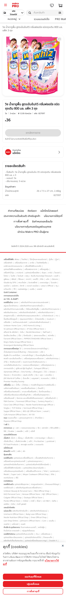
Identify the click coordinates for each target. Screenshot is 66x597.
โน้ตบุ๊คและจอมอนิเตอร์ (38, 259)
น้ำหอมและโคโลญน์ (52, 484)
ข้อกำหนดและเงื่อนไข (42, 221)
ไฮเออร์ (57, 272)
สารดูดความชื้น (9, 315)
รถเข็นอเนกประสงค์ (20, 322)
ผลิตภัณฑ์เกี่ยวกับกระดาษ (13, 540)
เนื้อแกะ (50, 438)
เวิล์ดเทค (54, 279)
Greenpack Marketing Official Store (19, 345)
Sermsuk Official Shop (32, 408)
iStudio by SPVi (10, 282)
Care (44, 520)
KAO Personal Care (12, 494)
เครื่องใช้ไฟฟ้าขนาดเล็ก (33, 266)
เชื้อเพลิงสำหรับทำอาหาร (44, 458)
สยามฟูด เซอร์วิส (27, 444)
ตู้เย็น (51, 259)
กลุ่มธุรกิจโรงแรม (28, 530)
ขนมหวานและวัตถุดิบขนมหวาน (34, 361)
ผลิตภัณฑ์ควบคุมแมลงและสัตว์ (28, 315)
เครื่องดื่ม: (7, 385)
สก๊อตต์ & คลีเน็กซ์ (11, 332)
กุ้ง (39, 428)
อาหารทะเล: (8, 428)
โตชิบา (6, 275)
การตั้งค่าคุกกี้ (21, 221)
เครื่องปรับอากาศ (21, 262)
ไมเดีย (13, 275)
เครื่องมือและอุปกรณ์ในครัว (13, 471)
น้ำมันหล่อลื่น (39, 319)
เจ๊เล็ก (53, 378)
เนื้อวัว (13, 438)
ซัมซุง (44, 272)
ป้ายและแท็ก (47, 537)
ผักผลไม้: (7, 451)
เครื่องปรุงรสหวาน (47, 365)
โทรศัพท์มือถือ (42, 262)
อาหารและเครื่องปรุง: (11, 348)
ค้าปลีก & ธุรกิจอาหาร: (12, 527)
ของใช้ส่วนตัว (9, 487)
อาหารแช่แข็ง (9, 368)
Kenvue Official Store (31, 494)
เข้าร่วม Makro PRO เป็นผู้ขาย (33, 232)
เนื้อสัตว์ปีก (29, 438)
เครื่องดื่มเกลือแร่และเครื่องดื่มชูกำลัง (17, 394)
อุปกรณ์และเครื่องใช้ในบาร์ (23, 458)
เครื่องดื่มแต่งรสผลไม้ (12, 391)
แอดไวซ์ (7, 285)
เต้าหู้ (5, 361)
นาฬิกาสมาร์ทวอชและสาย (13, 266)
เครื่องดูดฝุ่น (44, 269)
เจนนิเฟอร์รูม (22, 289)
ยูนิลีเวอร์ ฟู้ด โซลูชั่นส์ (24, 368)
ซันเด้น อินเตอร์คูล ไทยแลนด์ (41, 275)
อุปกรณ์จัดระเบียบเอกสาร (13, 537)
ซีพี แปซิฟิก (54, 428)
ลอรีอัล (6, 504)
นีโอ (19, 335)
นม (13, 385)
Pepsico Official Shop (12, 421)
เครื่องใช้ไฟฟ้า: (9, 259)
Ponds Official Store (12, 501)
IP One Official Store (35, 329)
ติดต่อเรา (32, 211)
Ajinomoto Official (11, 371)
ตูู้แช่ (57, 259)
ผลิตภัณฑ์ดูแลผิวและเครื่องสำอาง (28, 487)
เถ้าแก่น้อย (39, 417)
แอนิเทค (15, 285)
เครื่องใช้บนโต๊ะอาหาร (33, 471)
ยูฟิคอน (6, 279)
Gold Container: (10, 292)
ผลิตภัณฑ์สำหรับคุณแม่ (38, 510)
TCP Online (16, 408)
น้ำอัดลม (25, 385)
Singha (7, 408)
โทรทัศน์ (24, 259)
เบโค (47, 279)
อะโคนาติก (7, 289)
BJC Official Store (49, 494)
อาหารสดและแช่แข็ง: (11, 295)
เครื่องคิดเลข (45, 534)
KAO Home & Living (31, 325)
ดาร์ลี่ (32, 501)
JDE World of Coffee (12, 378)
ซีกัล (41, 279)
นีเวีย (13, 504)
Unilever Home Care (12, 325)
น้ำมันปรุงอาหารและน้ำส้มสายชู (15, 352)
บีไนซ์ (39, 501)
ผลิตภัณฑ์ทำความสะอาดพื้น (14, 309)
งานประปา (50, 319)
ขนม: (5, 417)
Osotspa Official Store (33, 497)
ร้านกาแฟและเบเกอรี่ (28, 527)
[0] (5, 5)
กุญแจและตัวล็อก (26, 319)
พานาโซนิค (22, 282)
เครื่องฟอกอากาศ (30, 269)
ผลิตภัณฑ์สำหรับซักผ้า (27, 312)
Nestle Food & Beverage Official (39, 404)
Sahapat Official (41, 368)
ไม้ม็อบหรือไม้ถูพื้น (32, 309)
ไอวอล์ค (54, 282)
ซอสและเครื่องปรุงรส (31, 365)
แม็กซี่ (33, 431)
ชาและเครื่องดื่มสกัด (29, 391)
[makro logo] (15, 5)
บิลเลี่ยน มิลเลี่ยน (10, 335)
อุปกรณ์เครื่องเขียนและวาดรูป (36, 540)
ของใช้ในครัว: (8, 458)
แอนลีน (51, 520)
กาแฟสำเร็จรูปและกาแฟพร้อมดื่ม (42, 385)
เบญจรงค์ (35, 378)
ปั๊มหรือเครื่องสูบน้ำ (10, 319)
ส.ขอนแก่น (45, 378)
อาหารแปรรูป (40, 438)
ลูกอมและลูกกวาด (25, 417)
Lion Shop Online (11, 520)
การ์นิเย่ (25, 501)
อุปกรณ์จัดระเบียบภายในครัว (33, 467)
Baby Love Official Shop (36, 514)
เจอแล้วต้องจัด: (9, 507)
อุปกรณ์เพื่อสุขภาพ (22, 484)
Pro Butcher (39, 441)
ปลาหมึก (45, 428)
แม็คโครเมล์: (8, 447)
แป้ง (41, 352)
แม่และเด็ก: (8, 510)
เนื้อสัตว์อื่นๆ (8, 441)
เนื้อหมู (20, 438)
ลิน (36, 375)
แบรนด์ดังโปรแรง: (10, 434)
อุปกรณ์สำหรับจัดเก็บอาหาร (14, 464)
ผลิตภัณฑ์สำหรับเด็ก (20, 510)
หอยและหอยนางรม (28, 428)
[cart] (60, 5)
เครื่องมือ (7, 322)
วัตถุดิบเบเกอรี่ (15, 361)
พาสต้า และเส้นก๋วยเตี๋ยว (13, 358)
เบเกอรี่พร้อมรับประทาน (12, 365)
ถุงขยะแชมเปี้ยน (40, 335)
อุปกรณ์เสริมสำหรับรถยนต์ (39, 322)
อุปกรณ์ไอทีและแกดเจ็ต (24, 534)
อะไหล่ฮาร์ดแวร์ (47, 315)
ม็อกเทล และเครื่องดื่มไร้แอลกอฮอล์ (30, 398)
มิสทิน (54, 501)
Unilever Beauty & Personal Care (18, 491)
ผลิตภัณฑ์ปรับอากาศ (46, 312)
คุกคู (27, 275)
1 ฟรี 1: (6, 424)
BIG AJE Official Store (32, 411)
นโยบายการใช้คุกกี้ (53, 216)
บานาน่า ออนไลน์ (33, 285)
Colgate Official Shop (12, 497)
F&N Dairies (9, 401)
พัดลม (17, 259)
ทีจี (15, 289)
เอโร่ (26, 431)
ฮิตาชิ (22, 285)
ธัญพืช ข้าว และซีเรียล (12, 355)
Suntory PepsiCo (45, 401)
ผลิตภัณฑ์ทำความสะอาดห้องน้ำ (31, 305)
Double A (53, 540)
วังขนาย (7, 375)
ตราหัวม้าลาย (8, 477)
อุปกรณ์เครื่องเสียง (32, 272)
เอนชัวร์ (6, 524)
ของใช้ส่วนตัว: (9, 484)
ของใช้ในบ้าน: (8, 302)
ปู (13, 428)
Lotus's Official (47, 285)
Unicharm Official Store (14, 514)
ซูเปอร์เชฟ (50, 441)
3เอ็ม (22, 332)
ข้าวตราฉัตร (16, 375)
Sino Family (26, 371)
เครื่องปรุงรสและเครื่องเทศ (34, 358)
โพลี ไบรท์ (46, 332)
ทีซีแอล (21, 279)
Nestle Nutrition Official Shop (16, 517)
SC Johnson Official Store (14, 329)
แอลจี (56, 275)
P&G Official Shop (41, 491)
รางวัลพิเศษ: (8, 481)
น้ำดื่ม (18, 385)
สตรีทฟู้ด (41, 527)
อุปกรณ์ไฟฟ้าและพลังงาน (13, 269)
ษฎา (41, 375)
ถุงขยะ (16, 302)
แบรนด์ (46, 411)
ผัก (24, 451)
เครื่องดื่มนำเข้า (50, 398)
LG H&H (46, 501)
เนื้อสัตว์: (7, 438)
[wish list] (52, 5)
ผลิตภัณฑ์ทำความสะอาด (50, 309)
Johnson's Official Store (30, 520)
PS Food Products (11, 444)
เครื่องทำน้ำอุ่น (9, 272)
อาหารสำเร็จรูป (27, 355)
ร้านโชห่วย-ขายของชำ (12, 530)
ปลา (17, 428)
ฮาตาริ (28, 279)
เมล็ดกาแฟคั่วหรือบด (11, 388)
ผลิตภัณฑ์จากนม (52, 358)
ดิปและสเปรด (33, 352)
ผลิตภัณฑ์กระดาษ (10, 312)
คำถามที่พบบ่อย (16, 211)
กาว (57, 315)
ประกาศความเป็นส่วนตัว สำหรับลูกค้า (22, 216)
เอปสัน (32, 289)
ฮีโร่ (17, 477)
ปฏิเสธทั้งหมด (33, 584)
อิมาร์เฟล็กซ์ (32, 282)
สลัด (19, 451)
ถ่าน (37, 534)
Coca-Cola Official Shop (14, 404)
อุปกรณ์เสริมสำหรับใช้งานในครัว (37, 464)
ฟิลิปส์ (14, 279)
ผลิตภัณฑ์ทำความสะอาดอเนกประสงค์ (34, 302)
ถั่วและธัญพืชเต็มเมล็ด (43, 355)
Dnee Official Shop (39, 517)
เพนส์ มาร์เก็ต (28, 375)
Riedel (6, 474)
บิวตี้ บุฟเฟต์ (21, 504)
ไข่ (20, 348)
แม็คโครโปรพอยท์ (49, 211)
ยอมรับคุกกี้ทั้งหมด (33, 576)
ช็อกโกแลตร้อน (44, 391)
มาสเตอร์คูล (44, 282)
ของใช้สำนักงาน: (10, 534)
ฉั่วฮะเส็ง (26, 378)
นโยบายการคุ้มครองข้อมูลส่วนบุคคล (33, 227)
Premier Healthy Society (14, 381)
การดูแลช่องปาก (37, 484)
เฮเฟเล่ (39, 289)
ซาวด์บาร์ (19, 272)
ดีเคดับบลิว (27, 335)
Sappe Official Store (12, 411)
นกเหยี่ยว (48, 375)
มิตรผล (52, 371)
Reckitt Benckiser (33, 332)
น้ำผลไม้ (40, 388)
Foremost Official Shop (26, 401)
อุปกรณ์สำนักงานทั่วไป (33, 537)
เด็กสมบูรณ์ (37, 371)
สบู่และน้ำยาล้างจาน (11, 305)
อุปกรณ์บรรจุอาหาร (34, 461)
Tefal (45, 471)
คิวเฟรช (11, 431)
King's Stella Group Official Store (17, 342)
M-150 (32, 414)
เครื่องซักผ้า (8, 262)
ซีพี (5, 431)
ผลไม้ (13, 451)
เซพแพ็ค (19, 431)
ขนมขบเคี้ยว (12, 417)
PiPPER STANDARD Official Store (37, 338)
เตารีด (32, 262)
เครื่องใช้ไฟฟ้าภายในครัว (12, 467)
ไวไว (45, 371)
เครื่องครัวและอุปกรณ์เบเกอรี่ (14, 461)
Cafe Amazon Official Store (15, 414)
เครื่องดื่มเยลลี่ (9, 398)
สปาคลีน (51, 335)
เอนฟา (23, 524)
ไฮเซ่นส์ (20, 275)
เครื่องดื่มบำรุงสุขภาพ (41, 394)
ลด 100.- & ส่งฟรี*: (11, 299)
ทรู (57, 285)
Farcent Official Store (13, 338)
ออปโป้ (35, 279)
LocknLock (54, 471)
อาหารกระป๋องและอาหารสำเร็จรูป (36, 348)
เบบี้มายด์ (15, 524)
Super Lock (16, 474)
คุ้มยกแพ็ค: (8, 454)
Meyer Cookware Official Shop (36, 474)
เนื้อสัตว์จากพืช (20, 441)
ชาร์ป (50, 272)
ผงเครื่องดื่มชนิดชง (28, 388)
